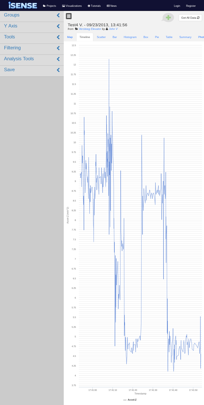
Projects (51, 6)
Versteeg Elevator (90, 28)
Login (177, 6)
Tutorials (95, 6)
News (113, 6)
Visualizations (73, 6)
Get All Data (189, 17)
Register (191, 6)
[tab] (70, 37)
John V (113, 28)
